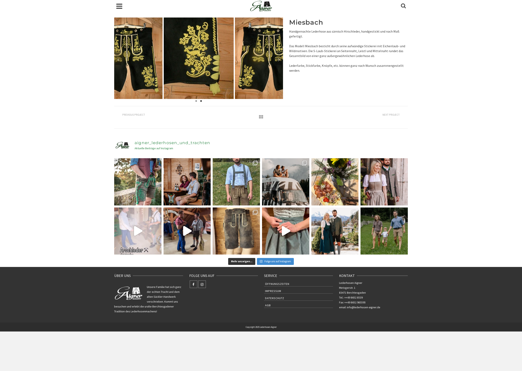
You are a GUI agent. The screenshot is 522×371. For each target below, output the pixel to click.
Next (279, 60)
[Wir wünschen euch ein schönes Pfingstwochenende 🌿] (384, 181)
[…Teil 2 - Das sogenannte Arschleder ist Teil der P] (137, 231)
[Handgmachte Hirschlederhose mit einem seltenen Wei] (137, 181)
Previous (118, 60)
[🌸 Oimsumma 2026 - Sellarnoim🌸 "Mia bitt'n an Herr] (335, 181)
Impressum (273, 291)
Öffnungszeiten (277, 284)
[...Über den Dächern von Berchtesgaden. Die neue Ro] (335, 231)
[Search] (403, 6)
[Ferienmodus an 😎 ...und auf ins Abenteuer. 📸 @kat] (285, 181)
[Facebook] (193, 284)
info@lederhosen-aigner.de (363, 307)
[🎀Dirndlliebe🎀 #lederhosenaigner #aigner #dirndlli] (285, 231)
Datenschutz (274, 298)
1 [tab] (196, 101)
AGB (268, 305)
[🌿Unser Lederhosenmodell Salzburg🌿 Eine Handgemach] (236, 181)
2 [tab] (201, 101)
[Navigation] (119, 6)
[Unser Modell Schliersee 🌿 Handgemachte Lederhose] (236, 231)
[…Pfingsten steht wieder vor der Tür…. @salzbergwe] (187, 231)
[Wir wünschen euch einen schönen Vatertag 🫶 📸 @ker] (384, 231)
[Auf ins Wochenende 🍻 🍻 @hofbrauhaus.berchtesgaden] (187, 181)
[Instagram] (202, 284)
